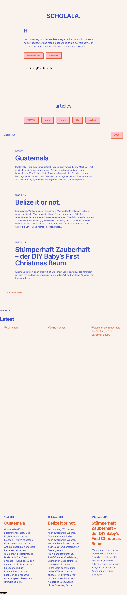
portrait (93, 120)
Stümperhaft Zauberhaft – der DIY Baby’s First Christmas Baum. (52, 256)
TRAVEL (31, 120)
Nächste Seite (14, 293)
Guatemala (31, 158)
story (47, 120)
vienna (62, 120)
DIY (77, 120)
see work (53, 55)
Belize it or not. (37, 202)
